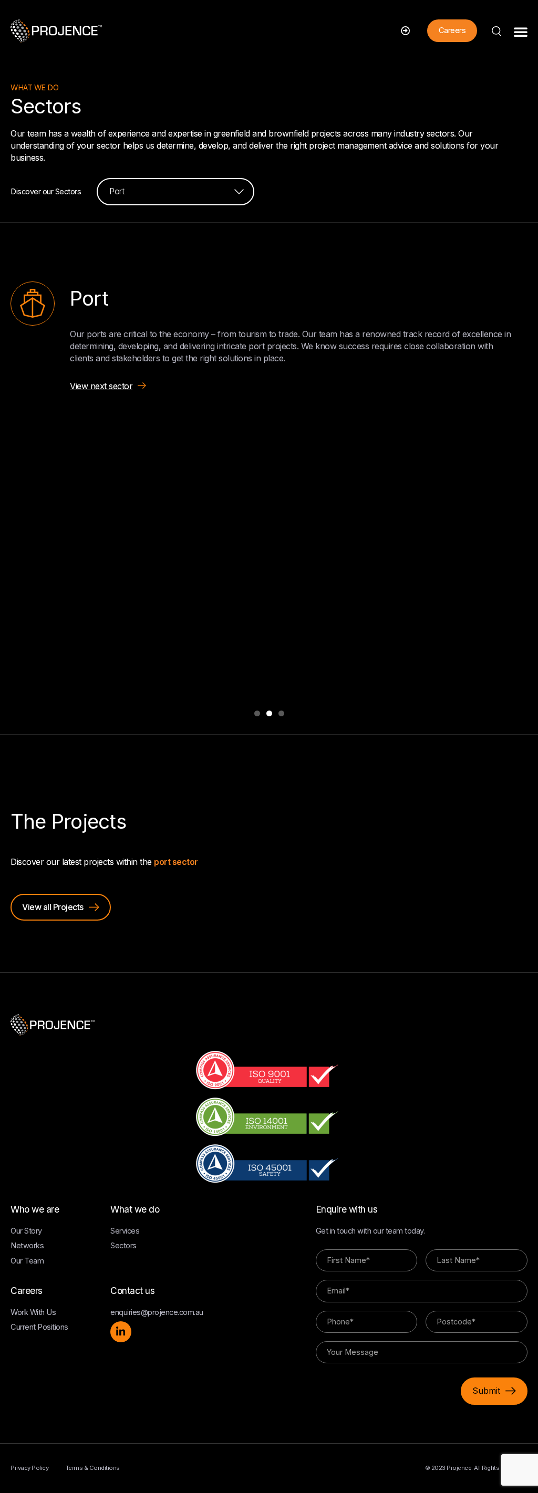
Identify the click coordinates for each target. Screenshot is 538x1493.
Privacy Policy (29, 1467)
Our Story (26, 1231)
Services (124, 1231)
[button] (521, 31)
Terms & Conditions (93, 1467)
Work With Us (33, 1312)
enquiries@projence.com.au (156, 1312)
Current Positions (39, 1327)
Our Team (27, 1261)
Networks (27, 1245)
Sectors (123, 1245)
